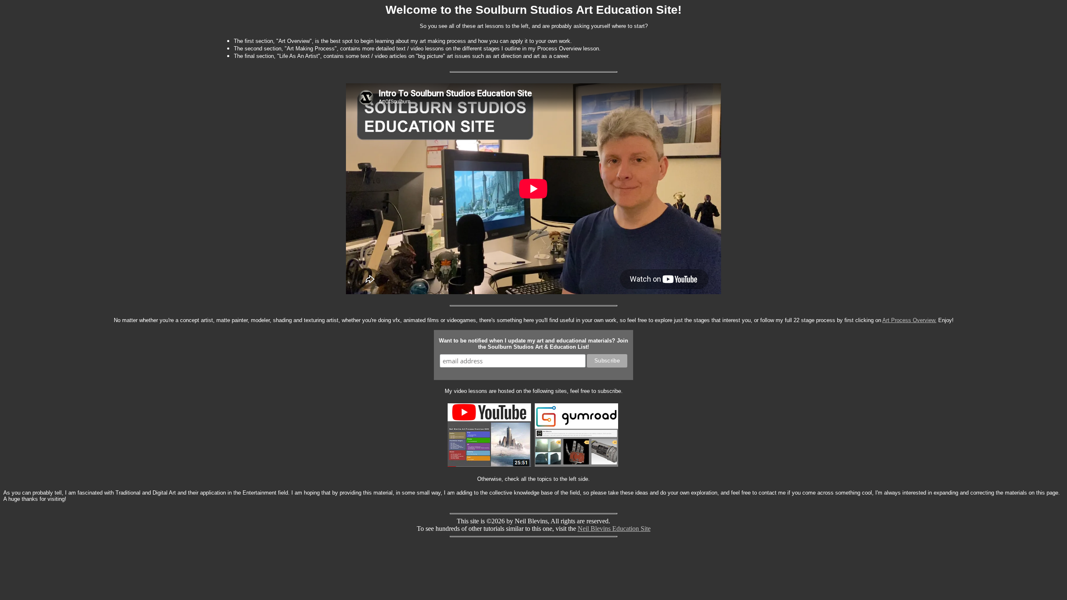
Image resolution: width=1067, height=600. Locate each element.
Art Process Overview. (909, 320)
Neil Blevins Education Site (614, 528)
